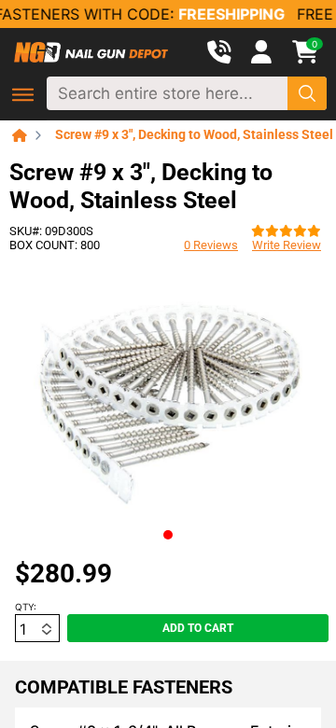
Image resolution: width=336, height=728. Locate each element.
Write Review (286, 245)
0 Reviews (211, 245)
